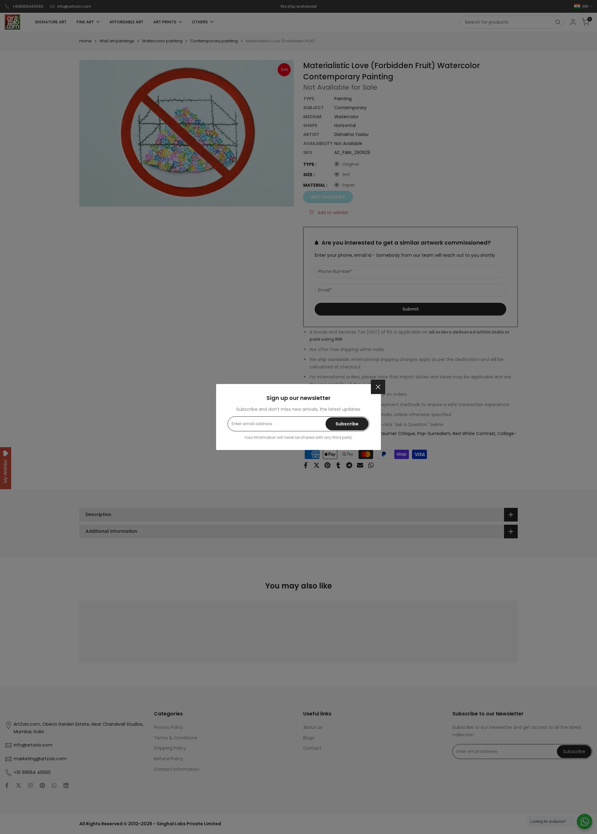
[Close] (378, 387)
